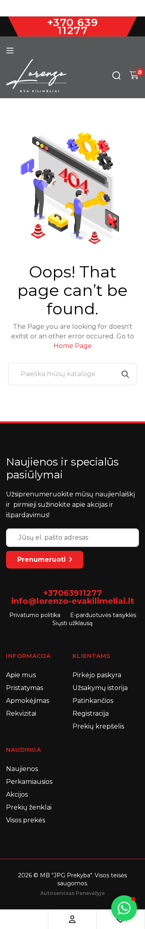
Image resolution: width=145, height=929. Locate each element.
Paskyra (72, 919)
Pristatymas (24, 688)
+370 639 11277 (72, 26)
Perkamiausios (29, 781)
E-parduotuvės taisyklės (103, 615)
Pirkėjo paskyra (96, 675)
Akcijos (17, 794)
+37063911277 (72, 593)
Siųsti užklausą (72, 623)
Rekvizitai (21, 713)
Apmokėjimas (27, 700)
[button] (124, 908)
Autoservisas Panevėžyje (72, 893)
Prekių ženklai (29, 807)
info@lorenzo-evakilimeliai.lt (72, 601)
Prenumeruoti (41, 559)
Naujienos (22, 769)
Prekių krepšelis (98, 726)
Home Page (73, 346)
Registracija (90, 713)
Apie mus (21, 675)
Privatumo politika (34, 615)
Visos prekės (25, 820)
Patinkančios (92, 700)
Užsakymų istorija (100, 688)
